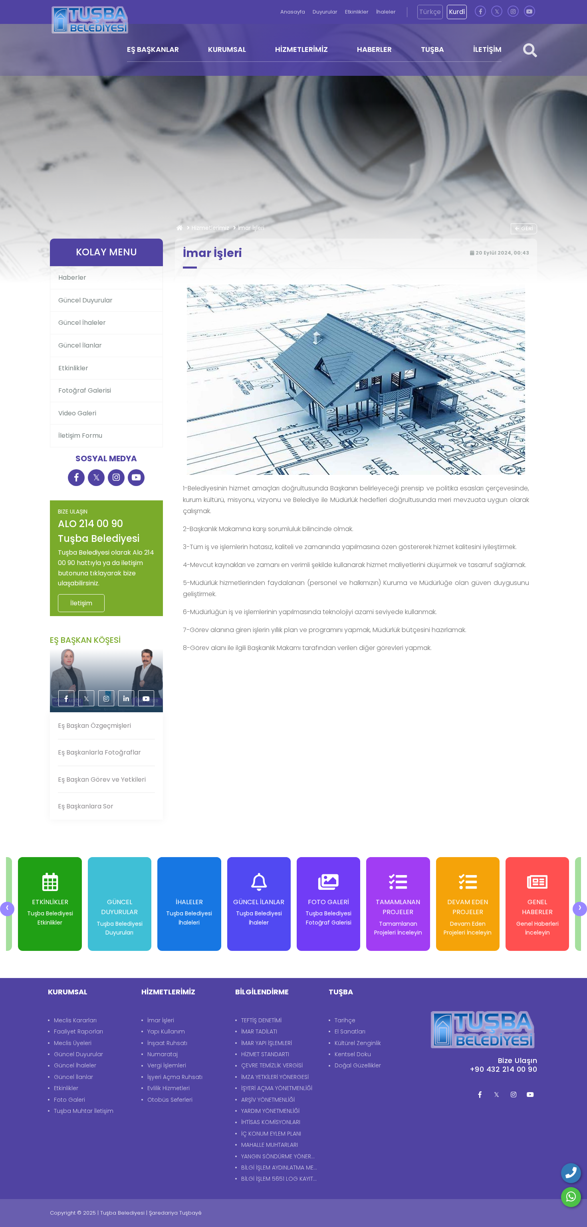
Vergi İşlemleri (166, 1065)
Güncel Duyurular (85, 300)
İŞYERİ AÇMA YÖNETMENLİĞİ (276, 1088)
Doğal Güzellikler (358, 1065)
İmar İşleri (160, 1020)
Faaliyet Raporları (78, 1031)
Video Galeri (77, 413)
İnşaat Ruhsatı (167, 1043)
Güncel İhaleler (82, 322)
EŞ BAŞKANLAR (153, 49)
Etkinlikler (357, 12)
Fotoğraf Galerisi (84, 390)
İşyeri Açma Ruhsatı (174, 1077)
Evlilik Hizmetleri (168, 1088)
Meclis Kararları (75, 1020)
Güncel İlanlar (80, 345)
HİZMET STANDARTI (265, 1054)
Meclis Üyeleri (72, 1043)
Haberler (72, 277)
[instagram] (513, 12)
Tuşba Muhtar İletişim (83, 1111)
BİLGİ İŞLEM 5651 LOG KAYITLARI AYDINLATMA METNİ (281, 1179)
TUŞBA (432, 49)
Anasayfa (293, 12)
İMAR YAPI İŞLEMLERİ (266, 1043)
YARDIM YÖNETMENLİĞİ (270, 1111)
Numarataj (162, 1054)
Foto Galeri (69, 1100)
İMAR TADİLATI (259, 1031)
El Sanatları (350, 1031)
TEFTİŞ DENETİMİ (261, 1020)
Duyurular (326, 12)
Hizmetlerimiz (210, 228)
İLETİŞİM (487, 49)
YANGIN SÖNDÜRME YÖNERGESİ (281, 1156)
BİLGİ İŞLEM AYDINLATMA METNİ (281, 1168)
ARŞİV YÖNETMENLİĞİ (268, 1100)
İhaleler (386, 12)
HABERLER (374, 49)
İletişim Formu (80, 435)
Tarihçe (345, 1020)
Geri (527, 228)
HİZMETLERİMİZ (301, 49)
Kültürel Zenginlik (358, 1043)
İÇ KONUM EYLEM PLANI (271, 1134)
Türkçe (430, 11)
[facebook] (480, 12)
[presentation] (7, 909)
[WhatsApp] (571, 1197)
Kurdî (457, 11)
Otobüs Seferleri (169, 1100)
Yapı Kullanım (166, 1031)
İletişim (81, 603)
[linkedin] (126, 698)
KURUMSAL (227, 49)
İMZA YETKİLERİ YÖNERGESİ (275, 1077)
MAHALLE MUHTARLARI (269, 1145)
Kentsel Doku (353, 1054)
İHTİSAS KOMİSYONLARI (270, 1122)
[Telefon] (571, 1173)
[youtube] (529, 12)
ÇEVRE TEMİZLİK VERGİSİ (272, 1065)
